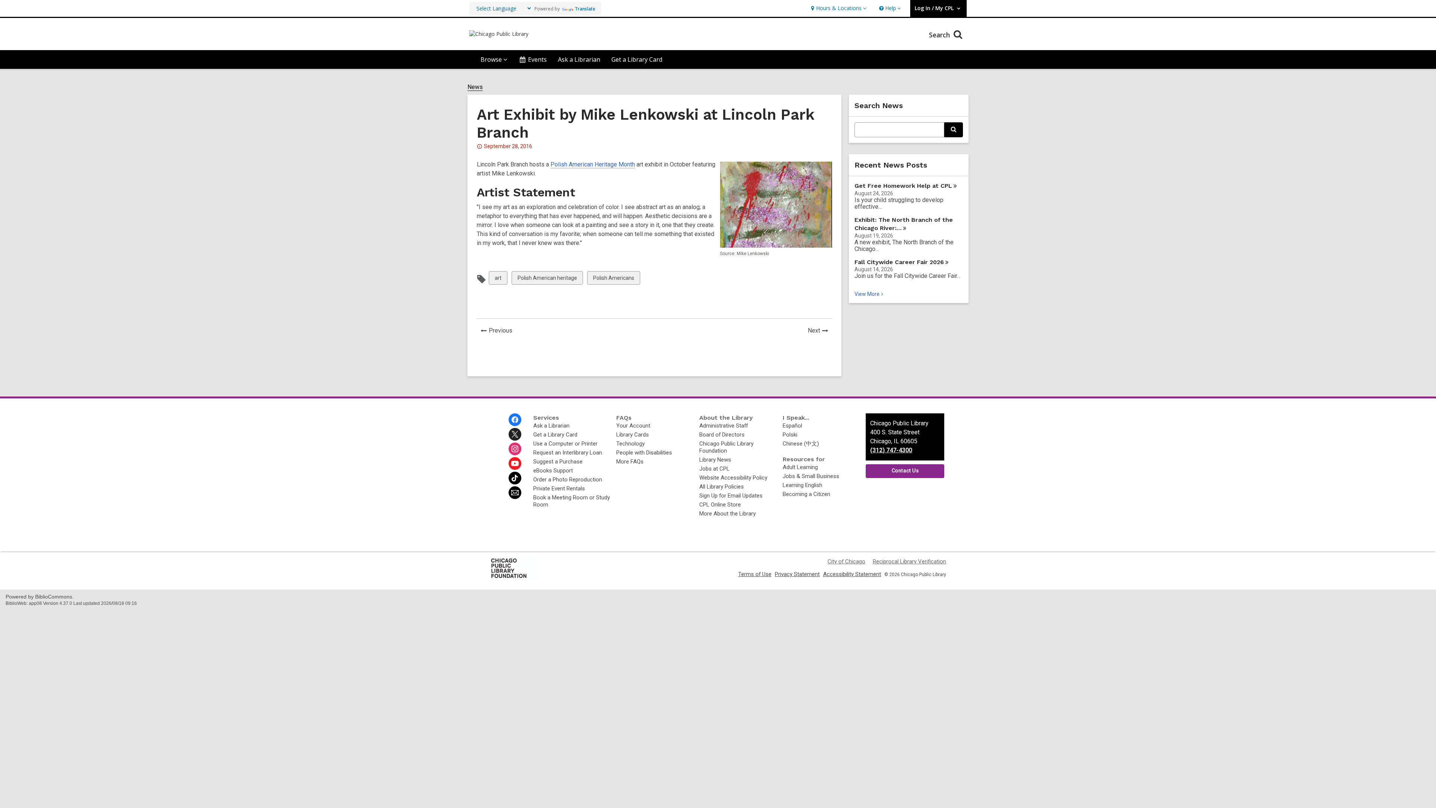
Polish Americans (613, 280)
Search (940, 34)
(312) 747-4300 (891, 450)
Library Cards (632, 434)
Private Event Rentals (559, 488)
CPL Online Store (720, 504)
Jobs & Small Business (811, 476)
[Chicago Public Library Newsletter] (515, 492)
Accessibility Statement (852, 574)
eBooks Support (553, 470)
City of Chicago (846, 561)
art (500, 280)
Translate (585, 9)
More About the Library (727, 513)
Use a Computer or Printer (565, 443)
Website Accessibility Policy (733, 477)
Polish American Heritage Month (592, 164)
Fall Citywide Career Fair (899, 262)
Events (537, 59)
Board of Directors (722, 434)
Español (792, 425)
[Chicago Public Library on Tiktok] (515, 478)
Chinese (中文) (801, 443)
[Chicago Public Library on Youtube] (515, 463)
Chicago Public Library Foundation (726, 447)
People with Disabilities (644, 452)
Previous (502, 331)
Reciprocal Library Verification (909, 561)
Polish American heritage (547, 280)
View (869, 294)
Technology (630, 443)
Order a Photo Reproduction (567, 479)
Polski (790, 434)
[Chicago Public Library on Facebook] (515, 419)
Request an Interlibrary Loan (567, 452)
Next (820, 331)
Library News (715, 459)
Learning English (802, 485)
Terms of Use (754, 574)
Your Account (633, 425)
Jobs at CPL (714, 468)
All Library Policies (721, 486)
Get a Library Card (636, 59)
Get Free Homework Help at (903, 185)
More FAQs (630, 461)
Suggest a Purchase (558, 461)
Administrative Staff (723, 425)
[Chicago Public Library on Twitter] (515, 434)
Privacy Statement (797, 574)
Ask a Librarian (579, 59)
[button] (838, 8)
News (475, 87)
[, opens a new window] (514, 577)
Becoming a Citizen (806, 494)
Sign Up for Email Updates (731, 495)
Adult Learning (800, 467)
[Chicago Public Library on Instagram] (515, 449)
